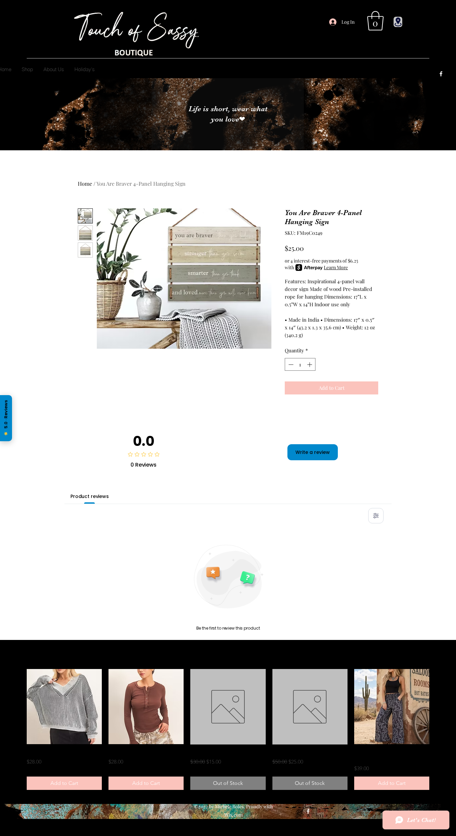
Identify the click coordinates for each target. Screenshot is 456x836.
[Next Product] (439, 707)
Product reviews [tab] (89, 496)
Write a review (312, 452)
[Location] (398, 22)
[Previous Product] (17, 707)
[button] (375, 20)
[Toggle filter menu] (376, 515)
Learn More (336, 267)
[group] (228, 729)
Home (85, 183)
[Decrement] (290, 364)
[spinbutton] (300, 364)
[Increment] (310, 364)
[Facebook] (441, 73)
